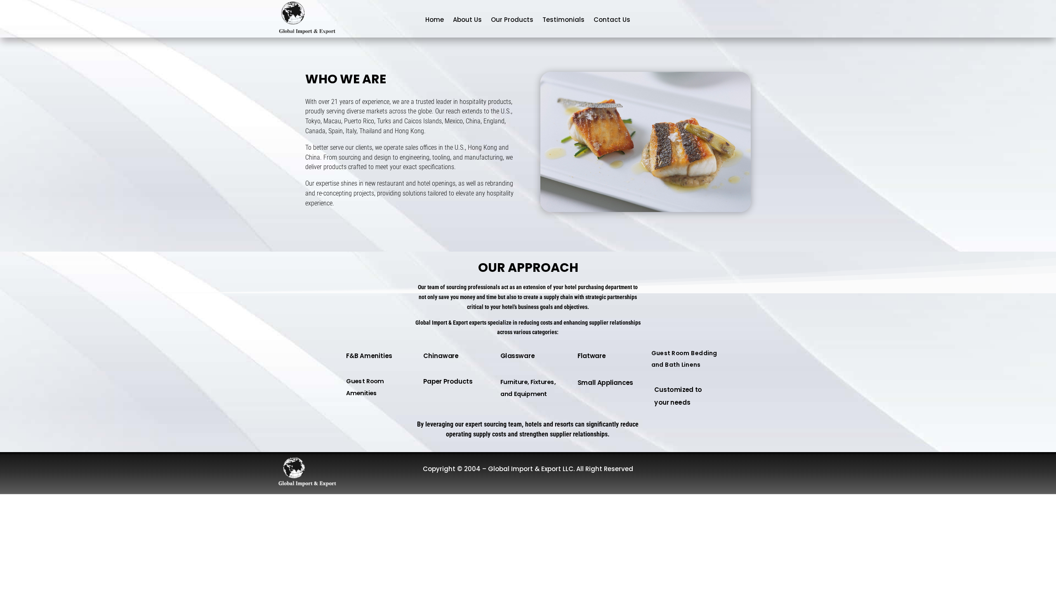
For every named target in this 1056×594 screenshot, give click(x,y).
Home (434, 19)
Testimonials (563, 19)
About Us (467, 19)
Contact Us (612, 19)
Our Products (512, 19)
